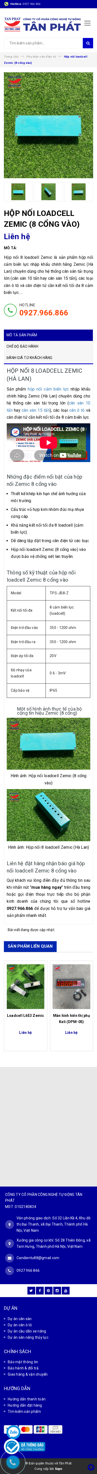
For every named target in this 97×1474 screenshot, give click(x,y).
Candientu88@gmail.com (38, 1258)
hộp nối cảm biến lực (48, 389)
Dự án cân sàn (20, 1319)
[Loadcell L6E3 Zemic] (25, 986)
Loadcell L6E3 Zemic (25, 1015)
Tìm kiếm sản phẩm (24, 1411)
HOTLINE (43, 310)
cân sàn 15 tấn (36, 410)
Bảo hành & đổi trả (23, 1368)
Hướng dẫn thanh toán (27, 1399)
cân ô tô (77, 410)
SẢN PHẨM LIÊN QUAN (30, 946)
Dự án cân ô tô (20, 1325)
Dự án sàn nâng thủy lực (28, 1337)
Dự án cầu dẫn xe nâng (27, 1331)
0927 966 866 (31, 4)
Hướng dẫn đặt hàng (25, 1405)
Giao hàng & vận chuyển (28, 1374)
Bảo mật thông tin (23, 1362)
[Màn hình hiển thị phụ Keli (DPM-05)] (71, 986)
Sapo (59, 1469)
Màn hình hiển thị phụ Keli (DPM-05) (71, 1018)
